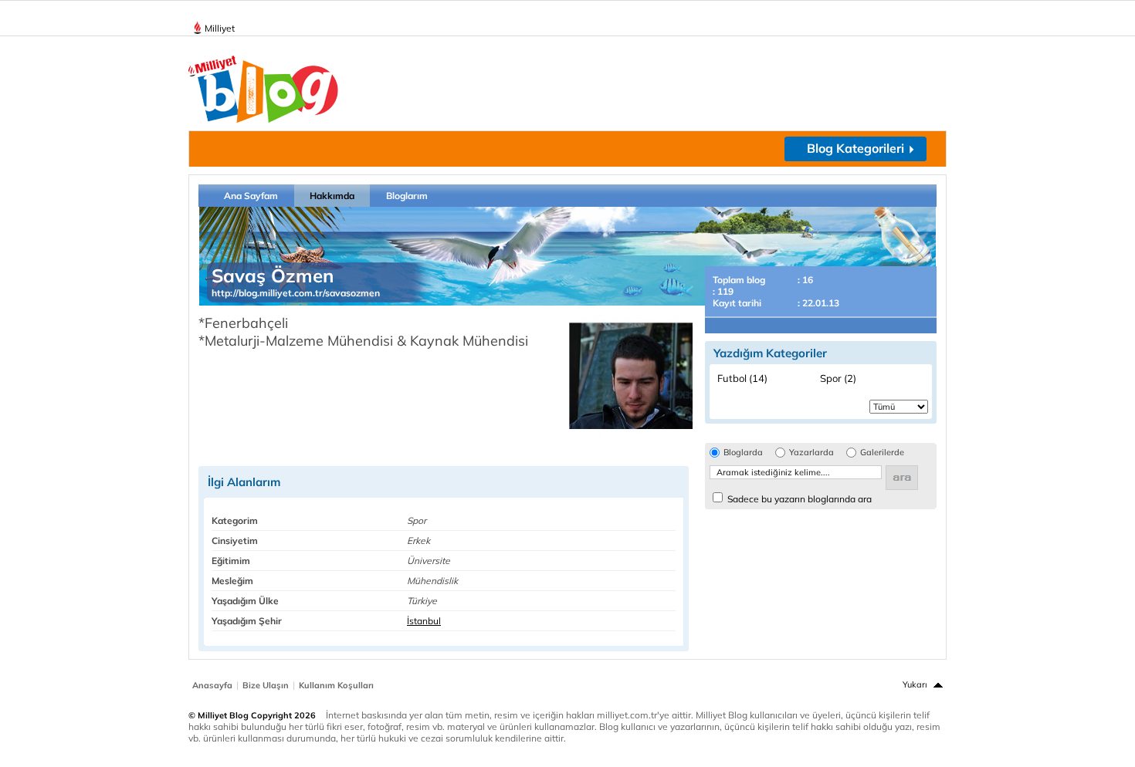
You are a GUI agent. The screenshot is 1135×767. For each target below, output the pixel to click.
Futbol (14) (742, 378)
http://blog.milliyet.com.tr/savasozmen (296, 293)
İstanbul (424, 621)
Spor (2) (838, 378)
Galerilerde (882, 453)
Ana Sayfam (251, 195)
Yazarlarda (811, 453)
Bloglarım (407, 195)
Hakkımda (332, 195)
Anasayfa (212, 685)
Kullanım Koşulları (336, 685)
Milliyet (220, 28)
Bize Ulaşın (265, 685)
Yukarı (915, 684)
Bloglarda (743, 453)
